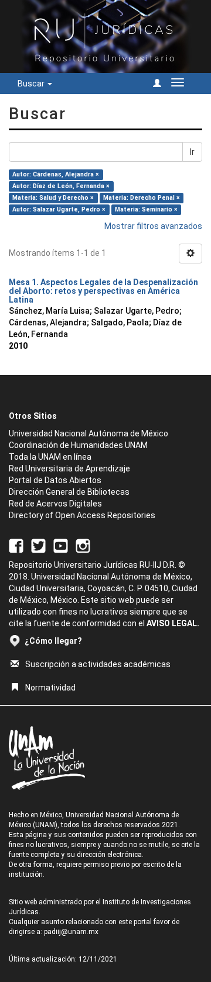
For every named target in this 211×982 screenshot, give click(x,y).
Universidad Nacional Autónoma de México (88, 433)
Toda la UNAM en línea (50, 456)
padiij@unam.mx (71, 932)
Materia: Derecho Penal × (141, 198)
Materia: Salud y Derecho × (53, 198)
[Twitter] (38, 545)
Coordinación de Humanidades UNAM (78, 445)
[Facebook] (16, 545)
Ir (192, 152)
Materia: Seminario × (146, 209)
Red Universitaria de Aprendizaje (69, 468)
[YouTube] (60, 545)
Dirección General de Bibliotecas (69, 492)
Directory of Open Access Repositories (82, 515)
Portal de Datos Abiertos (55, 480)
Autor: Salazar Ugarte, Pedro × (59, 209)
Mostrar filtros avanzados (153, 226)
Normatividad (50, 687)
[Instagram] (83, 545)
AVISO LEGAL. (173, 623)
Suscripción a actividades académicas (98, 664)
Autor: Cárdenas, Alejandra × (55, 174)
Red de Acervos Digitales (55, 503)
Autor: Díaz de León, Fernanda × (61, 186)
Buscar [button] (32, 83)
